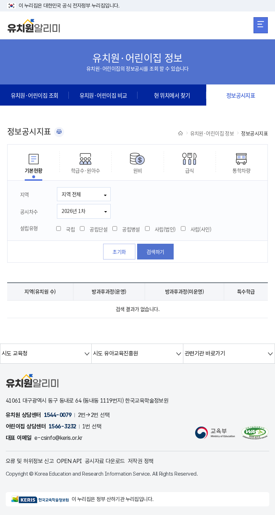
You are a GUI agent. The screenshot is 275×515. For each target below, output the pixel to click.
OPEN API (69, 461)
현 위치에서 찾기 (172, 95)
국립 (70, 229)
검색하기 (155, 251)
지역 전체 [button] (71, 194)
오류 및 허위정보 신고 (30, 461)
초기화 (119, 251)
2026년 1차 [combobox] (73, 210)
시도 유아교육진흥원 (115, 353)
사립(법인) (165, 229)
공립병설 (131, 229)
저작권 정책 (141, 461)
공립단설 (98, 229)
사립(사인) (201, 229)
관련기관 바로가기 (205, 353)
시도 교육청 (15, 353)
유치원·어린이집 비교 (103, 95)
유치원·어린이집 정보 (212, 133)
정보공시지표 (240, 95)
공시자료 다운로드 (105, 461)
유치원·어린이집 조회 (34, 95)
